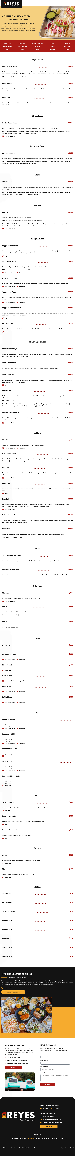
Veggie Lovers (7, 46)
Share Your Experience (46, 1073)
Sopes (52, 43)
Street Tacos (22, 43)
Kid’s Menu (67, 46)
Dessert (52, 49)
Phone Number (44, 1066)
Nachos (67, 43)
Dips (22, 49)
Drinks (67, 49)
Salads (52, 46)
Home (14, 1138)
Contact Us (57, 1138)
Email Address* (44, 1060)
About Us (21, 1138)
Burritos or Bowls (37, 43)
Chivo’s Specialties (22, 46)
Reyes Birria (7, 43)
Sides (7, 49)
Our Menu (30, 1138)
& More (37, 46)
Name (42, 1054)
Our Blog (48, 1138)
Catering (39, 1138)
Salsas (37, 49)
